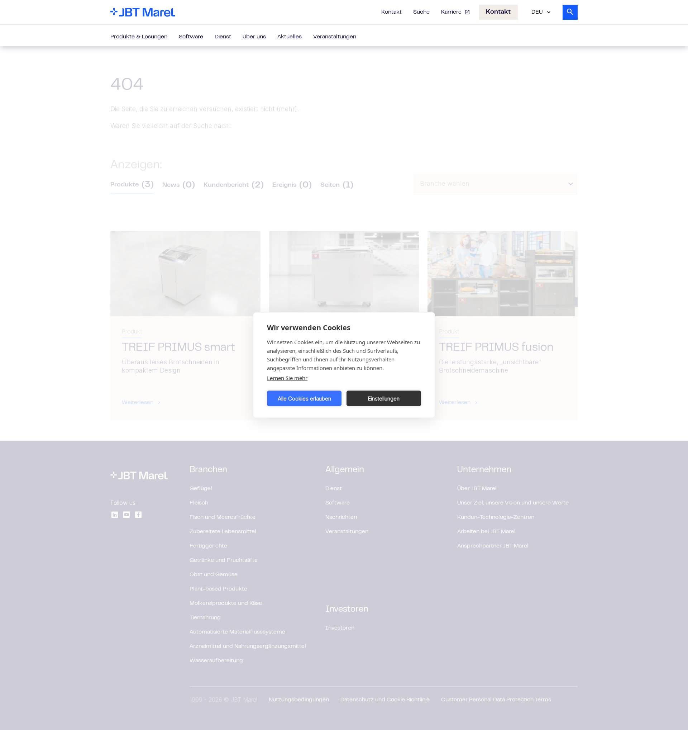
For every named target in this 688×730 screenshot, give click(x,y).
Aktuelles (289, 36)
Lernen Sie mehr (287, 377)
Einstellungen (384, 398)
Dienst (223, 36)
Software (191, 36)
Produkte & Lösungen (138, 36)
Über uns (254, 36)
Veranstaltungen (334, 36)
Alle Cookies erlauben (304, 398)
